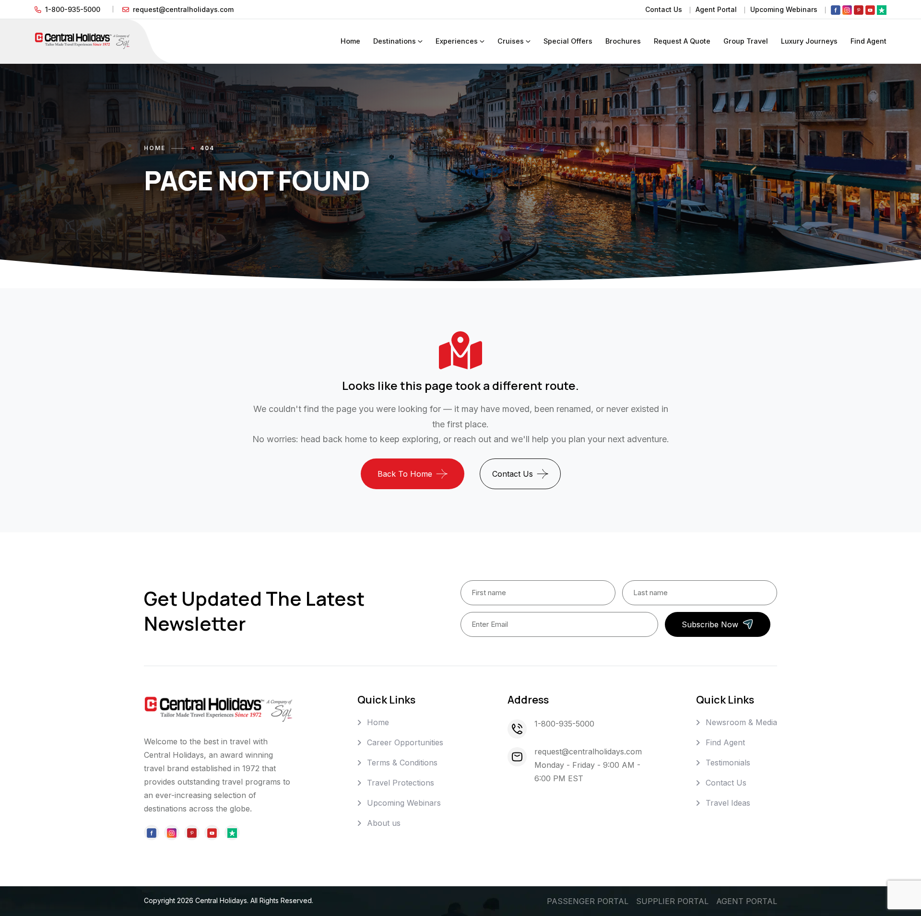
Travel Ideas (728, 803)
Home (350, 41)
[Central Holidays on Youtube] (870, 9)
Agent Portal (716, 9)
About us (384, 823)
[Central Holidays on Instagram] (847, 9)
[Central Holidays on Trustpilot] (881, 9)
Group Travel (745, 41)
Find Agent (868, 41)
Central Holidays (221, 900)
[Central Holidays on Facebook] (835, 9)
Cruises (510, 41)
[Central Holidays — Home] (82, 40)
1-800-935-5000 (72, 9)
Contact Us (663, 9)
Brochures (623, 41)
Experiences (457, 41)
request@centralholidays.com (183, 9)
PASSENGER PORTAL (587, 901)
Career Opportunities (405, 742)
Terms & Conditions (402, 762)
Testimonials (728, 762)
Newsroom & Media (741, 722)
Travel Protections (400, 782)
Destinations (394, 41)
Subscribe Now (710, 624)
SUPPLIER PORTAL (672, 901)
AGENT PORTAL (746, 901)
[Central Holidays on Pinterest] (858, 9)
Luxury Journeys (809, 41)
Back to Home (405, 474)
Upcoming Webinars (783, 9)
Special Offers (567, 41)
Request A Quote (682, 41)
